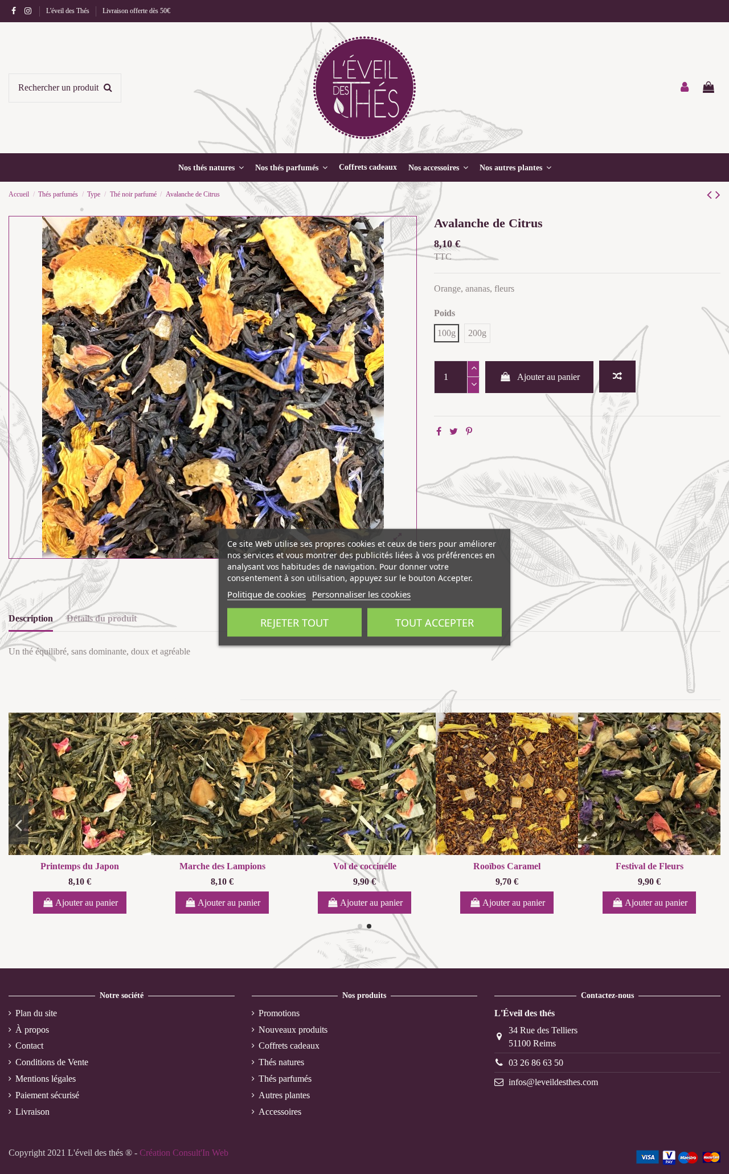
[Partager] (438, 431)
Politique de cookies (266, 593)
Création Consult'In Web (184, 1152)
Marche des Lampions (222, 866)
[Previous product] (711, 194)
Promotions (279, 1013)
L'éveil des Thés (68, 11)
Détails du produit (102, 618)
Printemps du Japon (79, 866)
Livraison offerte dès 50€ (136, 11)
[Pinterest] (469, 431)
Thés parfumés (285, 1078)
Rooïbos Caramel (506, 866)
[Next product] (717, 194)
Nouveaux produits (293, 1029)
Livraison (32, 1111)
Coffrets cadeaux (289, 1045)
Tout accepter (434, 622)
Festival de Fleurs (649, 866)
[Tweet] (453, 431)
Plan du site (36, 1013)
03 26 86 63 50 (536, 1062)
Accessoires (280, 1111)
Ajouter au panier (548, 377)
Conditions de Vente (51, 1062)
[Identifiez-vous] (685, 88)
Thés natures (281, 1062)
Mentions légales (45, 1078)
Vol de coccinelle (364, 866)
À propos (32, 1029)
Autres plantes (284, 1095)
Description (31, 618)
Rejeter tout (294, 622)
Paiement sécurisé (47, 1095)
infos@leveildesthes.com (553, 1082)
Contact (29, 1045)
